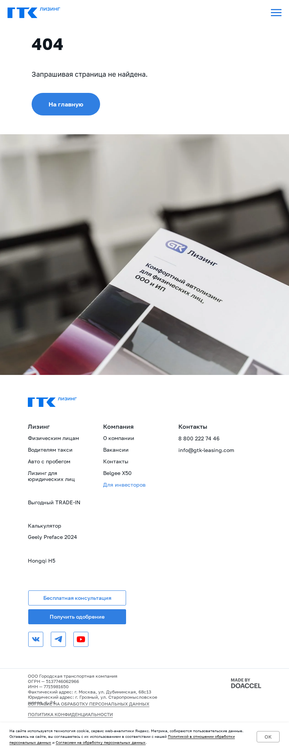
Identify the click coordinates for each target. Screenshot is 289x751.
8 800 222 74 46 (198, 438)
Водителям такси (50, 449)
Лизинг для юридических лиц (51, 476)
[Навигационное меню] (276, 13)
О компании (118, 438)
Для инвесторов (124, 484)
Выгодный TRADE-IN (54, 502)
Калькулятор (44, 525)
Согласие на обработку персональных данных (88, 704)
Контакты (115, 461)
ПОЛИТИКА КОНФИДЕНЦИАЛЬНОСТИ (70, 714)
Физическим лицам (53, 438)
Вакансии (116, 449)
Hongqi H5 (41, 560)
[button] (77, 597)
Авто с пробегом (49, 461)
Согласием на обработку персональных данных (101, 742)
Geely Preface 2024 (52, 537)
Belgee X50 (117, 473)
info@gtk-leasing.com (206, 450)
